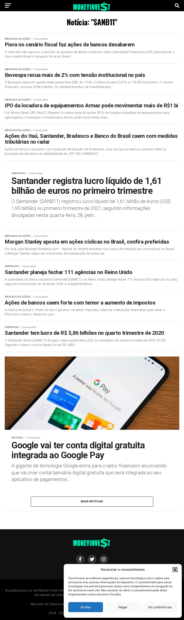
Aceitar (86, 607)
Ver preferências (160, 607)
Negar (122, 607)
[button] (175, 569)
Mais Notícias (92, 501)
